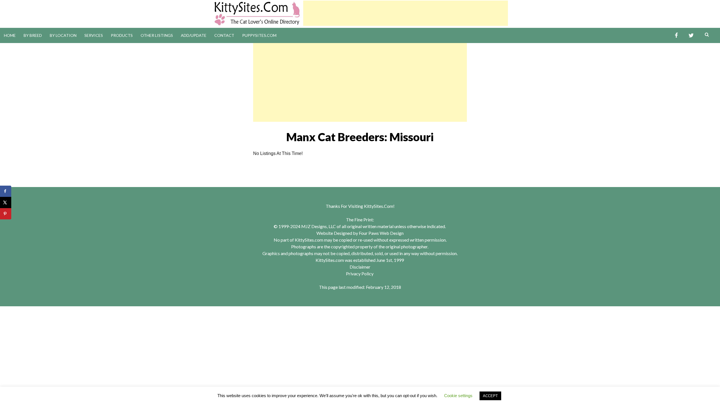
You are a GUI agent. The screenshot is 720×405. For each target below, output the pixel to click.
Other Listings (157, 35)
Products (122, 35)
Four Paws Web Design (381, 233)
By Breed (33, 35)
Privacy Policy (360, 273)
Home (10, 35)
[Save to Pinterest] (5, 213)
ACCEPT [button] (490, 396)
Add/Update (193, 35)
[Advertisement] (405, 13)
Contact (224, 35)
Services (93, 35)
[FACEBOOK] (676, 35)
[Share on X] (5, 202)
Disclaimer (360, 266)
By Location (63, 35)
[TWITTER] (691, 35)
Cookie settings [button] (458, 395)
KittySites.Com (378, 206)
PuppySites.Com (259, 35)
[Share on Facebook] (5, 191)
